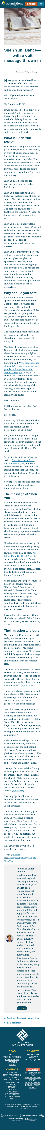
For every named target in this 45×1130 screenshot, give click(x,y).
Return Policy (32, 1085)
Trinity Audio (29, 72)
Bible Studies (12, 1060)
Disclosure (20, 1106)
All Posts (22, 1008)
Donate (31, 4)
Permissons (23, 1108)
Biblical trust (24, 857)
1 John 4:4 (18, 790)
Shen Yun (8, 861)
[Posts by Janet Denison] (9, 938)
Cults (33, 857)
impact (32, 1087)
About (12, 1054)
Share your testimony (33, 1055)
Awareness (13, 857)
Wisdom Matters (12, 1057)
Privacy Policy (32, 1106)
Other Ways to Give (33, 1074)
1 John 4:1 (27, 685)
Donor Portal (32, 1082)
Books (12, 1065)
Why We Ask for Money (33, 1079)
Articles (16, 854)
